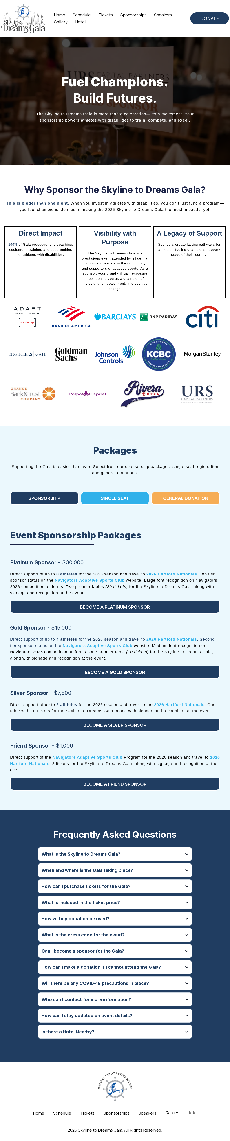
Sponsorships (133, 14)
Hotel (80, 21)
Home (59, 14)
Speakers (163, 14)
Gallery (61, 21)
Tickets (105, 14)
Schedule (82, 14)
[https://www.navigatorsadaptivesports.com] (115, 1086)
